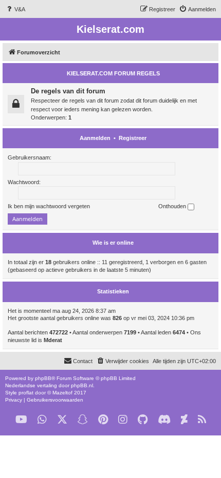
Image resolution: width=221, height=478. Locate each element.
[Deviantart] (184, 419)
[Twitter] (62, 419)
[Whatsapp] (42, 419)
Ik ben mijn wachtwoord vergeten (49, 206)
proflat (26, 392)
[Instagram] (123, 419)
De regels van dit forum (68, 91)
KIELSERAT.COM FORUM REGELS (113, 73)
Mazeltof (62, 392)
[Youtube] (21, 419)
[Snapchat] (82, 419)
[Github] (142, 419)
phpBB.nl (82, 385)
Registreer (132, 138)
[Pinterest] (103, 419)
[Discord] (164, 419)
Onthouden (173, 206)
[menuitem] (15, 9)
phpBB (43, 378)
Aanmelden (95, 138)
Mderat (53, 340)
